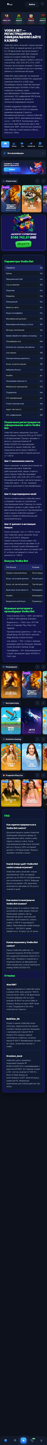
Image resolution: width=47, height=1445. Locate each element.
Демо (11, 209)
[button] (37, 181)
